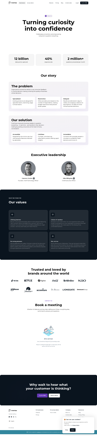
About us (68, 412)
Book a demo (54, 395)
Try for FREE (42, 395)
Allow (72, 430)
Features (38, 412)
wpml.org (39, 432)
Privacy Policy (76, 425)
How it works (53, 412)
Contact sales (69, 414)
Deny (66, 430)
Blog (79, 412)
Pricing (37, 414)
